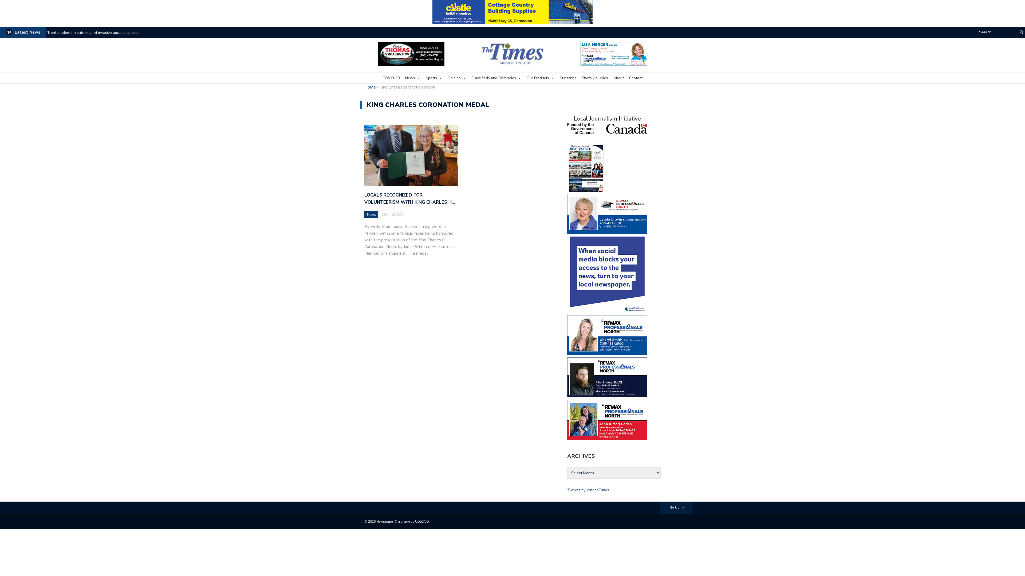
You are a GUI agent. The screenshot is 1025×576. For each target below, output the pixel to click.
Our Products (538, 78)
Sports (431, 78)
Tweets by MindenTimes (588, 490)
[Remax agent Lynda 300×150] (607, 213)
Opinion (454, 78)
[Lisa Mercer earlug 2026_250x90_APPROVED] (614, 53)
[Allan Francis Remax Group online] (607, 376)
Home (370, 87)
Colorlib (422, 521)
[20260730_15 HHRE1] (586, 168)
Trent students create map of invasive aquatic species (93, 32)
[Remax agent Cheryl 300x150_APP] (607, 334)
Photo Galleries (595, 78)
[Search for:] (995, 32)
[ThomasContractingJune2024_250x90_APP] (411, 53)
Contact (635, 78)
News (410, 78)
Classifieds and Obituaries (493, 78)
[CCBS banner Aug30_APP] (512, 11)
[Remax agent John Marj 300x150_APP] (607, 419)
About (618, 78)
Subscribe (568, 78)
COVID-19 (391, 78)
